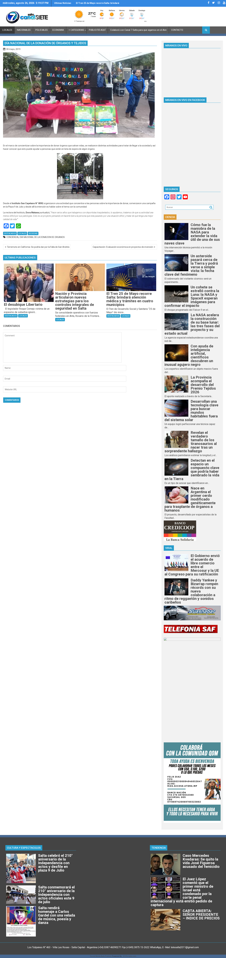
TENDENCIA (158, 847)
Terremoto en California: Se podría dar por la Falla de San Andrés (38, 247)
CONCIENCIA (12, 237)
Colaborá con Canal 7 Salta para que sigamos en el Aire (138, 30)
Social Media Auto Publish (100, 956)
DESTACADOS (10, 233)
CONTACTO (177, 30)
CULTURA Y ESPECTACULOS (24, 847)
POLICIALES (41, 30)
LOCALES (7, 30)
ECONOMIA (58, 30)
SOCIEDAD (33, 233)
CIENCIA (170, 217)
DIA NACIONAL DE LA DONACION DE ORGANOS (42, 237)
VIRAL (168, 547)
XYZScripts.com (129, 956)
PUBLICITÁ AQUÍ (97, 30)
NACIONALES (24, 30)
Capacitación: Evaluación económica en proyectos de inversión (123, 247)
